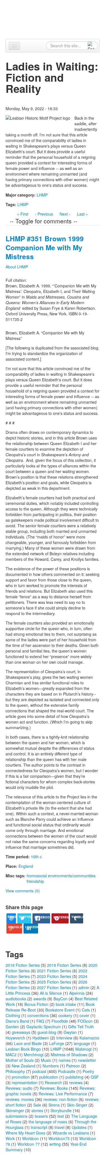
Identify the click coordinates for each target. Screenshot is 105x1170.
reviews (76, 1082)
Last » (82, 214)
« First (22, 214)
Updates (79, 1127)
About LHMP (17, 267)
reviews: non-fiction (60, 1099)
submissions (16, 1116)
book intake (66, 1004)
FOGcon (85, 1021)
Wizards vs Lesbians (71, 1133)
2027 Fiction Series (54, 987)
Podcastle (66, 1071)
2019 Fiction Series (64, 965)
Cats (86, 1010)
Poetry (88, 1071)
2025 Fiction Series (54, 982)
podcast (39, 1071)
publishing (74, 1077)
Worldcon (30, 1138)
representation (25, 1082)
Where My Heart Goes (25, 1133)
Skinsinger (15, 1110)
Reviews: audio (19, 1088)
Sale (37, 1105)
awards (39, 998)
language (82, 1043)
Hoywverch (15, 1038)
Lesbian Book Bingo (23, 1049)
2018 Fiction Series (23, 965)
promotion (21, 1077)
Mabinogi (83, 1049)
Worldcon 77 (28, 1144)
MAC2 (11, 1054)
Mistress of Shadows (69, 1054)
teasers (41, 1116)
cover (84, 1015)
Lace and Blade (28, 1043)
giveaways (21, 1032)
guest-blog (47, 1032)
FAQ (40, 1021)
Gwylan (70, 1032)
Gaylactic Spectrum (43, 1026)
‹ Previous (44, 214)
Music (46, 1060)
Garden (12, 1026)
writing (55, 1144)
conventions (38, 1015)
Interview (64, 1038)
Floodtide (60, 1021)
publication (48, 1077)
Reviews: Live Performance (63, 1093)
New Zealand (23, 1066)
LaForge (56, 1043)
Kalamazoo (89, 1038)
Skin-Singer (77, 1105)
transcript (39, 1127)
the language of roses (48, 1121)
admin (83, 987)
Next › (65, 214)
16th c (36, 856)
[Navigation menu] (14, 46)
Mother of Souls (20, 1060)
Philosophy (15, 1071)
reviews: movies (20, 1099)
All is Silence (51, 993)
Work (10, 1138)
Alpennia (55, 19)
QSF (95, 1077)
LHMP (42, 195)
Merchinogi (33, 1054)
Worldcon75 (59, 1138)
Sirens (54, 1105)
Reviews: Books (54, 1088)
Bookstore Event (59, 1010)
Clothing (13, 1015)
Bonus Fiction (36, 1004)
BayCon (60, 998)
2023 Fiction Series (54, 976)
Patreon (73, 1066)
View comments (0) (23, 891)
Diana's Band (17, 1021)
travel (59, 1127)
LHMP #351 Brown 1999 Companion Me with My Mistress (45, 247)
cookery (65, 1015)
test (60, 1116)
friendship (35, 881)
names (65, 1060)
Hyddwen (40, 1038)
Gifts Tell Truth (81, 1026)
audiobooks (16, 998)
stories (37, 1110)
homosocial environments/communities (61, 875)
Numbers (51, 1066)
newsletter (87, 1060)
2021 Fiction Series (54, 970)
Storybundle (61, 1110)
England (25, 866)
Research (53, 1082)
